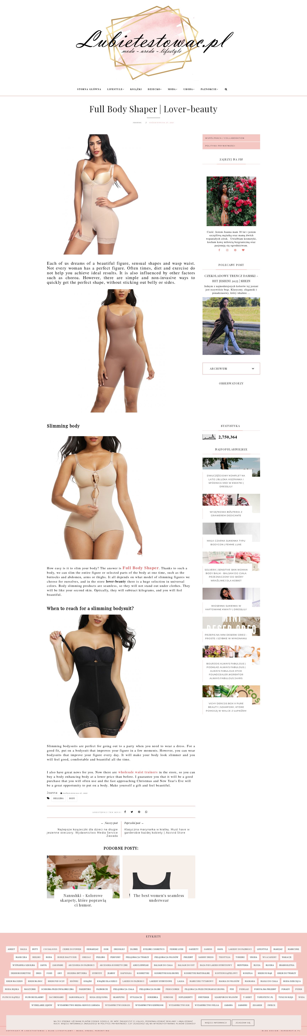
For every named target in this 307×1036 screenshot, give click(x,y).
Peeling (100, 957)
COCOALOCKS (50, 949)
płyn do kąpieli (11, 997)
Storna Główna (89, 89)
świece (271, 1005)
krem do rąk (265, 973)
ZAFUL (43, 965)
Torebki (240, 957)
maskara (250, 981)
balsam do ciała (163, 965)
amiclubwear (141, 965)
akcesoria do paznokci (82, 965)
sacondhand (56, 997)
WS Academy (270, 957)
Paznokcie (209, 89)
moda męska (12, 989)
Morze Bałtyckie (67, 957)
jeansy (111, 973)
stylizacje (136, 997)
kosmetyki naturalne (197, 973)
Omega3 (86, 957)
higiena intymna (77, 973)
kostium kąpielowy (226, 973)
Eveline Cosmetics (154, 949)
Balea (23, 949)
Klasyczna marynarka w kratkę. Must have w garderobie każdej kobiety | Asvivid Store (157, 831)
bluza (257, 965)
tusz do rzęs (286, 997)
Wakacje (287, 957)
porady (286, 989)
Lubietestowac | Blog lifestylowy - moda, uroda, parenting (67, 1031)
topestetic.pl (265, 997)
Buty (35, 949)
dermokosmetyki (21, 973)
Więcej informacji (216, 1023)
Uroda (188, 89)
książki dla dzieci (107, 981)
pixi (232, 989)
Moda (172, 89)
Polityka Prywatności (220, 146)
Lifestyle (115, 89)
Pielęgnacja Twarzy (137, 957)
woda (301, 997)
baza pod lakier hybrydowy (216, 965)
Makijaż (277, 949)
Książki (136, 89)
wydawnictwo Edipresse (149, 1005)
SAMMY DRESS (206, 957)
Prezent (188, 957)
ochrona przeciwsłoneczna (57, 989)
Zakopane (57, 965)
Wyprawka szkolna (24, 965)
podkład (244, 989)
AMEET (11, 949)
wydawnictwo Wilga (207, 1005)
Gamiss (208, 949)
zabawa (228, 1005)
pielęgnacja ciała (123, 989)
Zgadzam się (243, 1023)
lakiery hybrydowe (161, 981)
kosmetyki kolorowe (167, 973)
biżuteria (242, 965)
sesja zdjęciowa (99, 997)
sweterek (203, 997)
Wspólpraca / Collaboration (224, 138)
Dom (106, 949)
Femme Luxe (177, 949)
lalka (180, 981)
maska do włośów (229, 981)
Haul (220, 949)
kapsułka (126, 973)
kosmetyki (143, 973)
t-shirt (247, 997)
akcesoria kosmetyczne (114, 965)
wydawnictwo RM (179, 1005)
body (72, 798)
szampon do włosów (226, 997)
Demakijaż (92, 949)
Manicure (293, 949)
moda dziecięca (292, 981)
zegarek (257, 1005)
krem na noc (35, 981)
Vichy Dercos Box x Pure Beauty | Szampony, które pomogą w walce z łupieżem (226, 707)
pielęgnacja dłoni (149, 989)
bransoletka (286, 965)
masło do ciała (269, 981)
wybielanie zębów (42, 1005)
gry (60, 973)
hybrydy (97, 973)
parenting (85, 989)
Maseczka (21, 957)
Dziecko (154, 89)
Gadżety (194, 949)
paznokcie (102, 989)
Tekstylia (224, 957)
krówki (74, 981)
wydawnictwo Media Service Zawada (79, 1005)
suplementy (186, 997)
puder (298, 989)
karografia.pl (291, 1031)
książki (88, 981)
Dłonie (134, 949)
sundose (168, 997)
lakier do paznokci (133, 981)
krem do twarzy (287, 973)
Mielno (36, 957)
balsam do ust (186, 965)
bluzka (270, 965)
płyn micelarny (34, 997)
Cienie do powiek (72, 949)
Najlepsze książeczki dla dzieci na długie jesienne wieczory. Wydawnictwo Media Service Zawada (82, 832)
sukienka (152, 997)
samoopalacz (76, 997)
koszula (248, 973)
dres (38, 973)
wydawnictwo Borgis (117, 1005)
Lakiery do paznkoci (240, 949)
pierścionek (172, 989)
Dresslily (119, 949)
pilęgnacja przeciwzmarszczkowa (205, 989)
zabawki (242, 1005)
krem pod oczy (56, 981)
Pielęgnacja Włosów (166, 957)
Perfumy (116, 957)
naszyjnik (30, 989)
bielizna (58, 798)
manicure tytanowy (202, 981)
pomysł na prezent (265, 989)
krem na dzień (14, 981)
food (49, 973)
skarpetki (119, 997)
